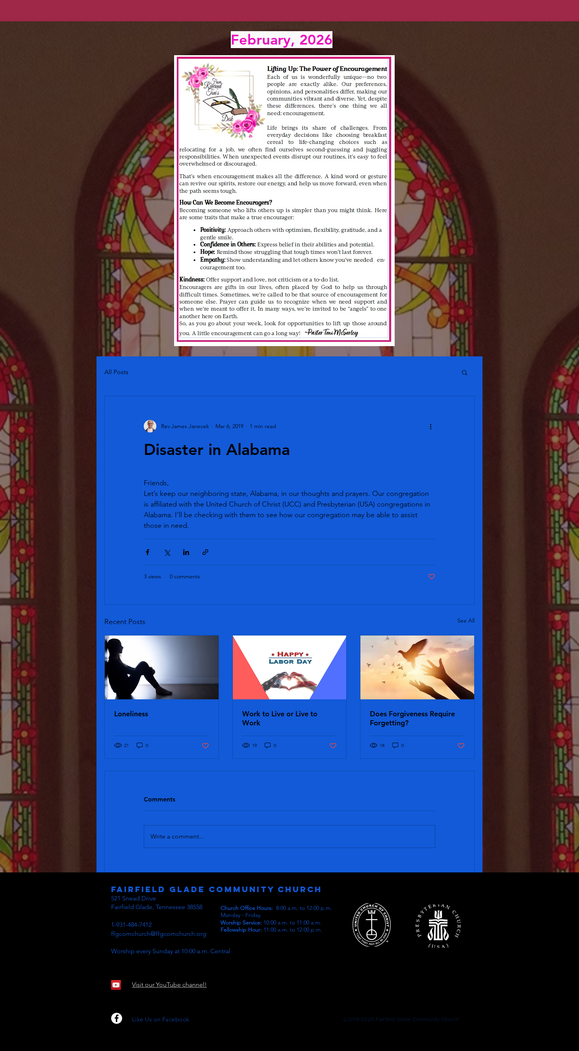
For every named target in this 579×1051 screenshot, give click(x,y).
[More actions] (430, 426)
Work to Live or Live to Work (279, 718)
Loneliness (131, 713)
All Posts (116, 372)
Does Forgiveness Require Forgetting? (412, 718)
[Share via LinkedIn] (186, 552)
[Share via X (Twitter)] (167, 552)
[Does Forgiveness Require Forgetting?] (417, 667)
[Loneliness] (162, 667)
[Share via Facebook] (147, 552)
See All (466, 620)
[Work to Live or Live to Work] (290, 667)
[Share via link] (205, 552)
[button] (464, 372)
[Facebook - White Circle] (116, 1018)
